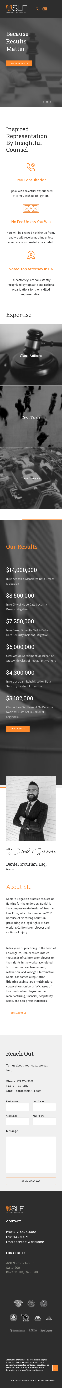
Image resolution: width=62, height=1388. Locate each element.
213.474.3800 (25, 1081)
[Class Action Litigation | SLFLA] (16, 9)
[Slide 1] (43, 102)
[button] (54, 9)
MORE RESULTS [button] (18, 729)
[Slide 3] (50, 102)
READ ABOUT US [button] (19, 1013)
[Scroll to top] (55, 1367)
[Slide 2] (47, 102)
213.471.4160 (20, 1237)
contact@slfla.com (28, 1091)
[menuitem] (38, 9)
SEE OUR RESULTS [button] (19, 63)
